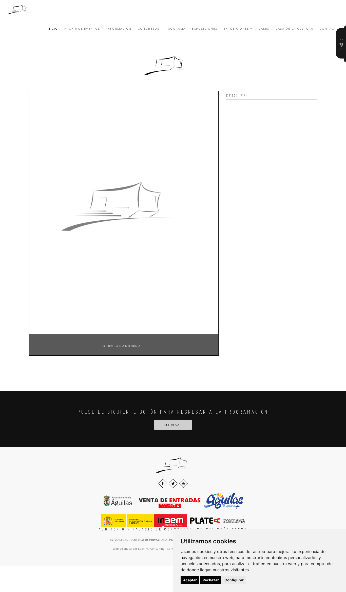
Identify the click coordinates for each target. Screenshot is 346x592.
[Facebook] (163, 483)
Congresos (148, 28)
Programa (176, 28)
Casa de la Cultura (294, 28)
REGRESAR (173, 425)
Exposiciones (204, 28)
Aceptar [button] (190, 580)
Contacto (329, 28)
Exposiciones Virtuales (246, 28)
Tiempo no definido (122, 346)
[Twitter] (173, 483)
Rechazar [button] (211, 580)
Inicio (52, 28)
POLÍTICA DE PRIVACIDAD (149, 540)
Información (118, 28)
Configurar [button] (234, 580)
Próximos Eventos (82, 28)
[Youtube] (183, 483)
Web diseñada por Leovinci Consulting (138, 548)
